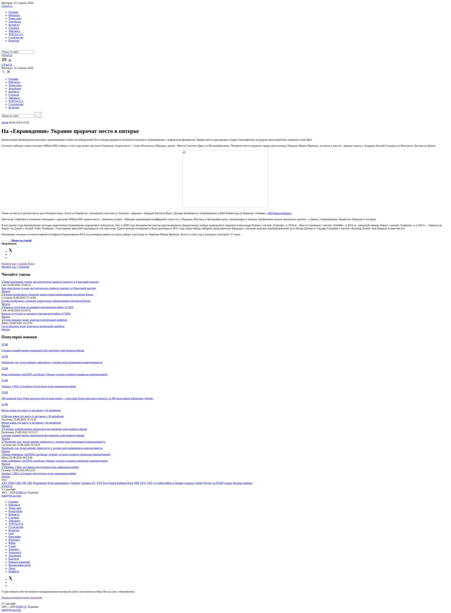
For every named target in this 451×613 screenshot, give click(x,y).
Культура (13, 40)
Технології (14, 552)
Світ (11, 533)
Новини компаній (19, 561)
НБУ (137, 482)
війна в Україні (174, 482)
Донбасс (75, 482)
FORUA (21, 492)
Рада (106, 482)
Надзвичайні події (19, 565)
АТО (4, 482)
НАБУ (220, 482)
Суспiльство (15, 37)
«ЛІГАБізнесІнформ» (279, 213)
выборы (247, 482)
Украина (86, 482)
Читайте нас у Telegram (15, 266)
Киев (130, 482)
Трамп (199, 482)
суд (155, 482)
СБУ (29, 482)
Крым (112, 482)
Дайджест (14, 31)
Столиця (13, 27)
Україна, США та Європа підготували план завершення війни (38, 473)
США (18, 482)
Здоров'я (13, 549)
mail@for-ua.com (11, 495)
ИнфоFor (13, 571)
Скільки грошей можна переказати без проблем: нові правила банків (42, 435)
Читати (5, 291)
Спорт (12, 546)
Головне (13, 12)
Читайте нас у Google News (17, 263)
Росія (51, 482)
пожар (228, 482)
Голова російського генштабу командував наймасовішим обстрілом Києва (45, 300)
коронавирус (62, 482)
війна (161, 482)
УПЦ (11, 482)
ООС (143, 482)
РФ (24, 482)
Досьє (12, 568)
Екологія (13, 558)
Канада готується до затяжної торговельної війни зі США (36, 313)
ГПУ (150, 482)
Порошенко (40, 482)
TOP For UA (15, 34)
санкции (189, 482)
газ (213, 482)
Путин (207, 482)
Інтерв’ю (13, 24)
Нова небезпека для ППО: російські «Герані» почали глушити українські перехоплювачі (54, 460)
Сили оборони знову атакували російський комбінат (32, 326)
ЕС (94, 482)
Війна (12, 542)
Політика (14, 539)
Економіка (14, 536)
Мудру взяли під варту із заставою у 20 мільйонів (31, 422)
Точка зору (14, 18)
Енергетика (15, 511)
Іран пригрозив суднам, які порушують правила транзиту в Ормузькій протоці (48, 288)
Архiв (4, 122)
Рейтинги (14, 15)
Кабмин (121, 482)
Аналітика (14, 21)
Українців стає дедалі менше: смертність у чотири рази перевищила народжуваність (52, 448)
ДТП (99, 482)
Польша (237, 482)
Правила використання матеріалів (21, 597)
